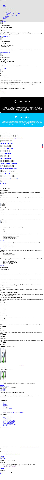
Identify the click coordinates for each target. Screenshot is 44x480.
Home (4, 5)
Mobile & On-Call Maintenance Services (12, 14)
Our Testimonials (5, 17)
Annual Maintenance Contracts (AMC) (11, 15)
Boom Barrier (7, 16)
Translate (10, 408)
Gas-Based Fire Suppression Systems (11, 12)
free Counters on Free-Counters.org (17, 412)
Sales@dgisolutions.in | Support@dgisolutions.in (11, 382)
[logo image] (3, 458)
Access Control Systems (9, 9)
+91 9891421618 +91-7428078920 (3, 93)
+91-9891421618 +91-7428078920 (3, 390)
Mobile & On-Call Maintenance (8, 423)
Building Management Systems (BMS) (11, 11)
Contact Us (4, 18)
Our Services (5, 7)
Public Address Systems (9, 10)
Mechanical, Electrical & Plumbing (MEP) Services (13, 13)
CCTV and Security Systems (6, 148)
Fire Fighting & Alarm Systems (7, 143)
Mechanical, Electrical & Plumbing (8, 422)
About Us (4, 6)
